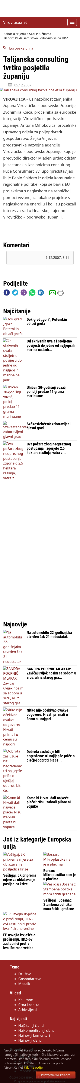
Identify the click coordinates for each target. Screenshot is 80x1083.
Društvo (24, 973)
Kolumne (25, 999)
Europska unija (20, 48)
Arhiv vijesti (27, 1009)
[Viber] (23, 293)
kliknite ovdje (33, 1067)
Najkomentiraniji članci (36, 1030)
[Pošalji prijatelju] (52, 293)
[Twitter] (15, 293)
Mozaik (24, 983)
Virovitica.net (15, 22)
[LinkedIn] (40, 293)
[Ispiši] (60, 293)
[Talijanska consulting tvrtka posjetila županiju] (40, 90)
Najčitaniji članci (31, 1025)
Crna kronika (28, 1004)
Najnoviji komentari (34, 1035)
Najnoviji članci (30, 1040)
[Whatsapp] (32, 293)
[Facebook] (6, 293)
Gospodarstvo (29, 978)
